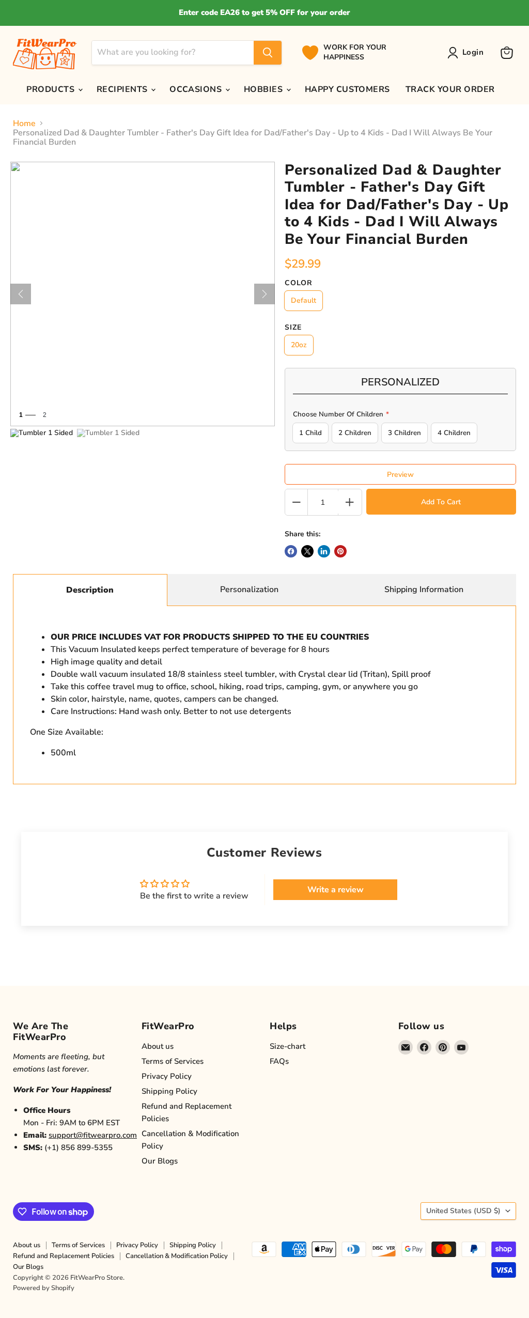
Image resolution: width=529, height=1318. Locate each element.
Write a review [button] (335, 889)
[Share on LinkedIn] (324, 551)
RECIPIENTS (123, 89)
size (293, 327)
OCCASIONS (196, 89)
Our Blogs (160, 1161)
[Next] (264, 294)
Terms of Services (173, 1061)
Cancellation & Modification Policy (177, 1256)
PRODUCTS (51, 89)
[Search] (268, 53)
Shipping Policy (169, 1091)
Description (90, 590)
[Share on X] (307, 551)
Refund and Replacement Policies (63, 1256)
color (299, 283)
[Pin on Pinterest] (340, 551)
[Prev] (20, 294)
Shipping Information (423, 589)
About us (158, 1046)
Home (24, 123)
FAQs (279, 1061)
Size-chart (287, 1046)
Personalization (249, 589)
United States (463, 1211)
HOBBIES (264, 89)
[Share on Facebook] (291, 551)
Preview (400, 474)
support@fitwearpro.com (93, 1135)
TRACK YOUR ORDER (450, 89)
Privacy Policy (167, 1076)
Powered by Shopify (43, 1288)
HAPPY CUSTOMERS (347, 89)
